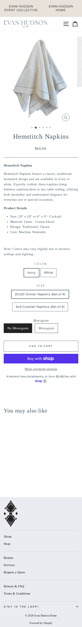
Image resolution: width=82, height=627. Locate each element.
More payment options (41, 369)
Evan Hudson (21, 8)
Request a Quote (14, 572)
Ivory (31, 273)
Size (41, 285)
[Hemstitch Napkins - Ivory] (6, 481)
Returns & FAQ (14, 586)
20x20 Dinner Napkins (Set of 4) (40, 294)
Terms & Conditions (17, 593)
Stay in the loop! (21, 606)
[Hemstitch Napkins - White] (11, 481)
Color (41, 264)
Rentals (8, 558)
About (8, 536)
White (48, 273)
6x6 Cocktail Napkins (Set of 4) (40, 307)
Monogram (46, 328)
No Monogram (17, 328)
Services (9, 565)
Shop (7, 544)
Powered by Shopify (41, 623)
